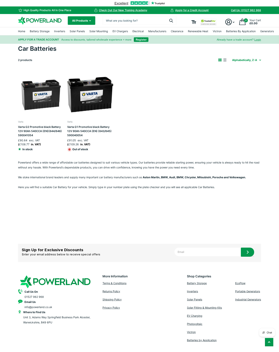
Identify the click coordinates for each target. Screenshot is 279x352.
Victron (217, 31)
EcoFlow (240, 283)
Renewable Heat (198, 31)
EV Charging (194, 315)
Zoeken (171, 20)
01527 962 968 (34, 296)
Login (257, 39)
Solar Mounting (98, 31)
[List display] (224, 60)
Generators (267, 31)
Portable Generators (247, 291)
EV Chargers (120, 31)
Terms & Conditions (114, 283)
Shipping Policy (112, 299)
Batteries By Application (241, 31)
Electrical (138, 31)
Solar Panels (77, 31)
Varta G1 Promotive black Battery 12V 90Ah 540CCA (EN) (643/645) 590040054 (89, 131)
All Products (80, 20)
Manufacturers (157, 31)
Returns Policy (111, 291)
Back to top (269, 342)
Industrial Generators (248, 299)
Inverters (59, 31)
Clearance (177, 31)
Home (21, 31)
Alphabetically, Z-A (244, 60)
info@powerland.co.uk (38, 307)
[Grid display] (219, 60)
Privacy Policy (111, 307)
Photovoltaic (194, 323)
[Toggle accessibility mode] (194, 22)
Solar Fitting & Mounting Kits (204, 307)
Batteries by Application (202, 340)
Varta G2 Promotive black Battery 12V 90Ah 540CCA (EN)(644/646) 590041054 (40, 131)
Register (141, 39)
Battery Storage (40, 31)
